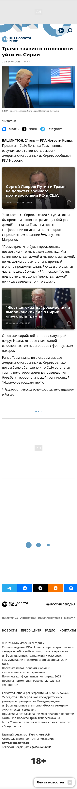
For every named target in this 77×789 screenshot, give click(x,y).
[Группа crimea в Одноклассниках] (55, 588)
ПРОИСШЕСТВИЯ (50, 618)
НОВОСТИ (9, 631)
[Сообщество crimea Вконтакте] (24, 588)
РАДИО (50, 631)
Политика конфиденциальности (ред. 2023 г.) (33, 676)
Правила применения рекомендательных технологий (31, 683)
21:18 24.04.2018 (11, 61)
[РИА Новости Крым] (16, 39)
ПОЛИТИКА (10, 618)
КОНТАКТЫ (67, 631)
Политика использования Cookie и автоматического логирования (26, 670)
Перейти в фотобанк (49, 111)
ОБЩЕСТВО (28, 618)
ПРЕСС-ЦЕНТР (31, 631)
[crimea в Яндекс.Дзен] (40, 588)
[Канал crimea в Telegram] (9, 588)
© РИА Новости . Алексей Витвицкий (20, 111)
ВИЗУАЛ (69, 618)
